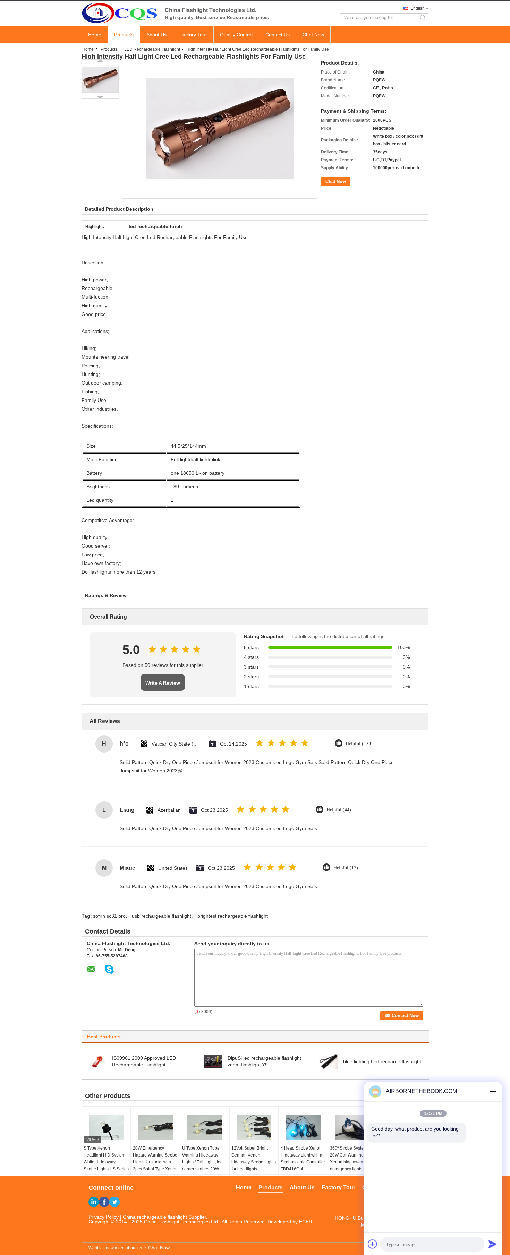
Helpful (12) (345, 867)
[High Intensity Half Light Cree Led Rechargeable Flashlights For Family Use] (100, 79)
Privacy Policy (103, 1217)
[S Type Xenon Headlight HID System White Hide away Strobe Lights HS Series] (106, 1127)
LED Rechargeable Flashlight (152, 49)
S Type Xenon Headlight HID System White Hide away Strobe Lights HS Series (106, 1158)
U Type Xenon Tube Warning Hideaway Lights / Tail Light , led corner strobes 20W (202, 1158)
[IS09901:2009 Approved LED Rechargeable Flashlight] (97, 1061)
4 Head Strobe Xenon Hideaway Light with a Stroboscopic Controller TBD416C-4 (303, 1158)
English (417, 8)
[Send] (492, 1244)
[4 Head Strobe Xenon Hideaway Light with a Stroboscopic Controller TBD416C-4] (303, 1127)
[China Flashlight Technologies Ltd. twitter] (114, 1201)
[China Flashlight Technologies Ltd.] (120, 12)
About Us (156, 34)
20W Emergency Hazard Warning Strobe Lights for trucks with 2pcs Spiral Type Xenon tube (155, 1162)
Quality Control (236, 34)
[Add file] (372, 1244)
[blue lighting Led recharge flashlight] (328, 1061)
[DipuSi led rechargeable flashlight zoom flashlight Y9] (213, 1061)
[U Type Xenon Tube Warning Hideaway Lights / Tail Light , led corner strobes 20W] (204, 1127)
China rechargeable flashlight (155, 1217)
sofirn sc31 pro (109, 916)
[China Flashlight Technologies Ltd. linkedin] (93, 1201)
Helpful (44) (338, 810)
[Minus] (492, 1091)
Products (124, 34)
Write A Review (162, 683)
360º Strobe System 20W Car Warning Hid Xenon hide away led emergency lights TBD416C (350, 1162)
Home (94, 34)
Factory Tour (193, 34)
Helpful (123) (359, 743)
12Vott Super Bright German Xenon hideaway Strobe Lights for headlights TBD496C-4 (253, 1162)
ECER (305, 1221)
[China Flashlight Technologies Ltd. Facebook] (104, 1201)
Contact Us (277, 34)
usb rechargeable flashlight (161, 916)
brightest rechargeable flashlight (232, 916)
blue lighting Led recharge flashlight (382, 1061)
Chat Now (313, 34)
